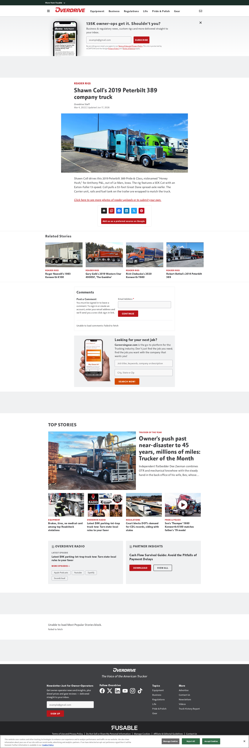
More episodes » (61, 566)
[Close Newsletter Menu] (200, 22)
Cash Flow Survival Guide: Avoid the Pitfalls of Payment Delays (163, 557)
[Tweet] (134, 211)
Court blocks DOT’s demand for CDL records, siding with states (142, 527)
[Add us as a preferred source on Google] (111, 211)
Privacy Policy (113, 48)
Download (140, 567)
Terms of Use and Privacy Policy (130, 46)
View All (162, 567)
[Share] (119, 211)
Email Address (126, 299)
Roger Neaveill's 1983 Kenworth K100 (58, 275)
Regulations (133, 520)
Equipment (54, 520)
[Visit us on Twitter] (110, 690)
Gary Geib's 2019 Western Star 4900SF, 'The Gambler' (103, 275)
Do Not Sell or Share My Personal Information (108, 733)
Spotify (91, 572)
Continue (128, 313)
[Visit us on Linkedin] (117, 690)
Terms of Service (129, 48)
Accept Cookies (211, 741)
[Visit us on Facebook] (102, 690)
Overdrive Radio (96, 520)
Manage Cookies (142, 733)
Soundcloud (59, 578)
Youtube (78, 572)
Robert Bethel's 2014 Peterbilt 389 (184, 275)
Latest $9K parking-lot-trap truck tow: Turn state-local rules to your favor (103, 527)
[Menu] (48, 11)
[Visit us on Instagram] (132, 690)
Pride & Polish (173, 520)
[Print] (104, 211)
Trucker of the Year (150, 432)
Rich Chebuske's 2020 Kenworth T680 (139, 275)
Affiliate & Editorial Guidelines (168, 733)
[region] (124, 741)
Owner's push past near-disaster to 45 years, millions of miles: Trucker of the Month (170, 448)
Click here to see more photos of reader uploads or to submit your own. (117, 200)
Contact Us (191, 733)
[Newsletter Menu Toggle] (200, 11)
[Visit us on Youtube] (125, 690)
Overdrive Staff (82, 104)
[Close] (244, 741)
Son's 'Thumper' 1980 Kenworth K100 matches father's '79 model (179, 527)
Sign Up (55, 713)
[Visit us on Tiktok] (140, 690)
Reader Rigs (82, 83)
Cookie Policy (48, 745)
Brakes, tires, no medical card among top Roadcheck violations (65, 527)
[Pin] (141, 211)
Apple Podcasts (61, 572)
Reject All (191, 741)
